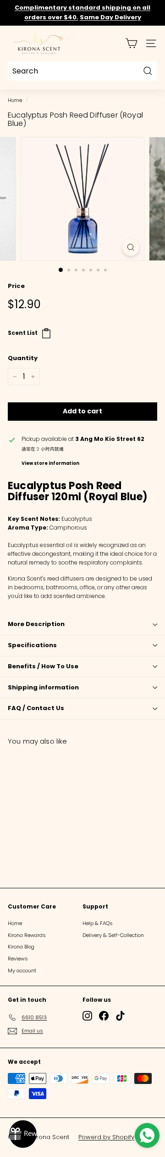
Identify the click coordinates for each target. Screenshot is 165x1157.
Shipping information (43, 687)
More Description (36, 624)
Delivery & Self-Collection (113, 935)
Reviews (18, 958)
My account (22, 970)
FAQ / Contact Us (36, 708)
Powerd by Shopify (106, 1137)
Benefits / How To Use (43, 666)
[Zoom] (130, 247)
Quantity (23, 358)
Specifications (32, 645)
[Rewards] (23, 1134)
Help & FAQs (97, 923)
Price (16, 286)
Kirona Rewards (27, 935)
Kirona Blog (21, 946)
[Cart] (131, 43)
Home (15, 100)
